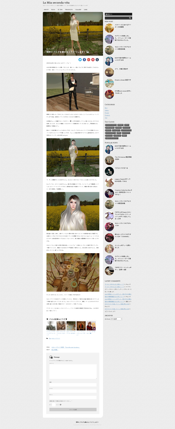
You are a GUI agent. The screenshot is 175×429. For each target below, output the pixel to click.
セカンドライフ (56, 338)
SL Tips (60, 10)
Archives (107, 319)
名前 (50, 382)
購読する (109, 14)
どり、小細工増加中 (121, 69)
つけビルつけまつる (121, 168)
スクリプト (126, 127)
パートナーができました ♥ (91, 332)
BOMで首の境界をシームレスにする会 (123, 59)
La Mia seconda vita (56, 2)
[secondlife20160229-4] (72, 211)
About (46, 10)
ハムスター (116, 130)
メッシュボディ (111, 133)
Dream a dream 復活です (123, 80)
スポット (117, 135)
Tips (106, 118)
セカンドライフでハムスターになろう (61, 333)
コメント (51, 363)
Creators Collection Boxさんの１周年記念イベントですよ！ (123, 192)
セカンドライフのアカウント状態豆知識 (123, 48)
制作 (124, 135)
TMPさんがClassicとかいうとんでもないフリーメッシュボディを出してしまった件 (123, 215)
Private (107, 113)
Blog (53, 10)
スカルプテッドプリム (111, 124)
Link (85, 10)
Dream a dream (110, 127)
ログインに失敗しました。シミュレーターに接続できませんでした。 (123, 38)
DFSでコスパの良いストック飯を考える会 (117, 304)
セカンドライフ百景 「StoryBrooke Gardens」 (65, 347)
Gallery (78, 10)
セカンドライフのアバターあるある (71, 332)
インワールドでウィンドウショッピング (50, 333)
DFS (119, 133)
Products (69, 10)
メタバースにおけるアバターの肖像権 (123, 26)
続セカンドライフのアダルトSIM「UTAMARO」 (123, 235)
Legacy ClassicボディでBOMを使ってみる (122, 180)
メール (51, 388)
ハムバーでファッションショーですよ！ (81, 333)
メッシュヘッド (126, 130)
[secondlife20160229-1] (72, 92)
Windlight (120, 124)
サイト (51, 394)
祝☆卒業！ (54, 350)
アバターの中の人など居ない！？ (114, 284)
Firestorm (118, 127)
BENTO (108, 130)
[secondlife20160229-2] (72, 157)
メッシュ (109, 135)
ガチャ (127, 124)
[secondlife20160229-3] (72, 272)
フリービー (126, 133)
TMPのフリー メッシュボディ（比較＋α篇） (123, 268)
